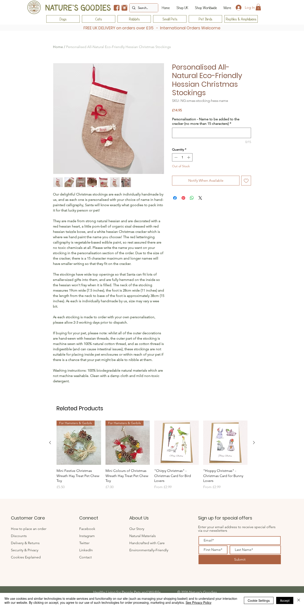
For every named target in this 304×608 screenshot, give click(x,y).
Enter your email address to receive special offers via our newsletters (237, 529)
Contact (86, 557)
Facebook (87, 529)
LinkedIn (86, 550)
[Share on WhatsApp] (192, 198)
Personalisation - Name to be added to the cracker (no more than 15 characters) (205, 121)
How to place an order (28, 529)
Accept (285, 600)
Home (58, 47)
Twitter (84, 543)
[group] (152, 457)
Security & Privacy (24, 550)
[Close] (298, 600)
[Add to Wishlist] (246, 180)
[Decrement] (175, 157)
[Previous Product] (50, 442)
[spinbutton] (182, 157)
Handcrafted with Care (147, 543)
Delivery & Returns (25, 543)
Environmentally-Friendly (148, 550)
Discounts (19, 536)
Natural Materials (142, 536)
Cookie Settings (259, 600)
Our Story (136, 529)
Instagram (87, 536)
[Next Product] (254, 442)
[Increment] (189, 157)
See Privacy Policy (198, 602)
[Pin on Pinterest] (183, 198)
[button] (258, 7)
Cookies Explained (26, 557)
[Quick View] (176, 443)
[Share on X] (200, 198)
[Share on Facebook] (175, 198)
